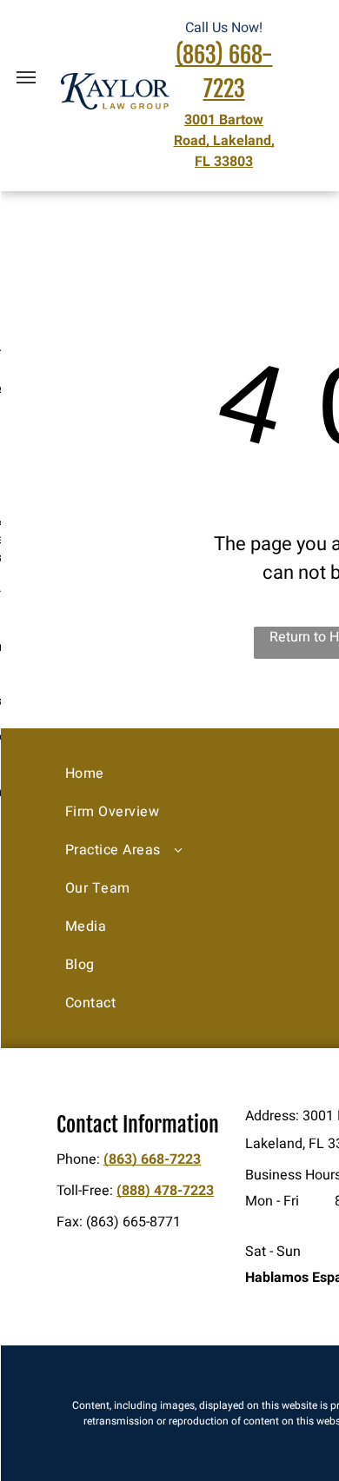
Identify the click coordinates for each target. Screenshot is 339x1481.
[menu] (26, 77)
